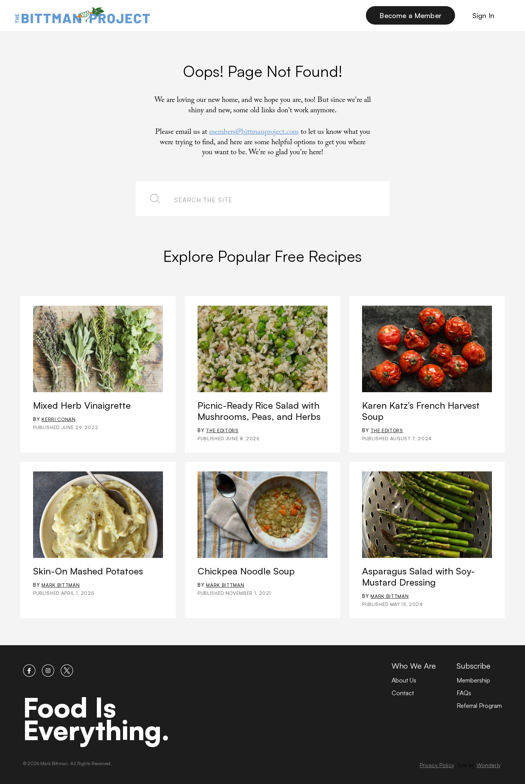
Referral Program (479, 705)
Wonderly (488, 765)
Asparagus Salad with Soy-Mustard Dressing (418, 576)
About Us (404, 680)
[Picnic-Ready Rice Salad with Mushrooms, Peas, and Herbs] (262, 349)
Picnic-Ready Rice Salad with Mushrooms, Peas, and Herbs (259, 410)
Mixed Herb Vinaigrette (82, 405)
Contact (403, 693)
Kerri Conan (59, 419)
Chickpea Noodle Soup (246, 571)
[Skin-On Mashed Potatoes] (98, 514)
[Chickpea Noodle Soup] (262, 514)
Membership (473, 680)
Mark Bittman (61, 585)
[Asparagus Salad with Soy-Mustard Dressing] (427, 514)
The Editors (222, 430)
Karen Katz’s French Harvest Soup (421, 410)
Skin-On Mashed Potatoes (88, 571)
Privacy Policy (437, 765)
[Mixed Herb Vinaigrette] (98, 349)
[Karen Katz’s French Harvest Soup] (427, 349)
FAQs (464, 693)
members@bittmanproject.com (254, 133)
